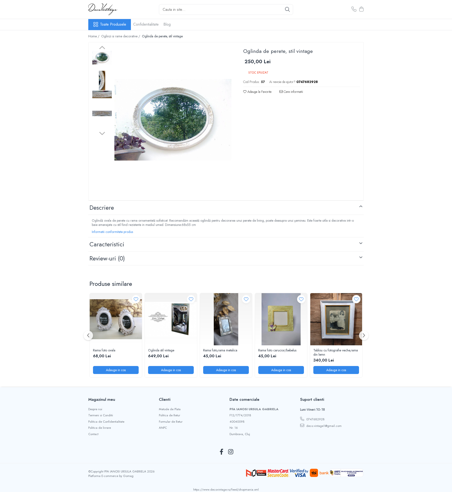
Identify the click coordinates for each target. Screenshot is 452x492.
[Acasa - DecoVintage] (111, 9)
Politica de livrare (99, 428)
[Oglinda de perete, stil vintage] (172, 119)
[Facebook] (221, 452)
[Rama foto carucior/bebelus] (281, 319)
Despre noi (95, 409)
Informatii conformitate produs (112, 232)
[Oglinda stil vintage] (171, 319)
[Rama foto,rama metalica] (226, 319)
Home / (94, 36)
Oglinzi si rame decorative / (121, 36)
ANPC (163, 428)
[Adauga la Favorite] (136, 299)
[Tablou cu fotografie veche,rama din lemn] (336, 319)
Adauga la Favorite (258, 91)
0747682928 (315, 419)
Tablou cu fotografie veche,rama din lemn (335, 352)
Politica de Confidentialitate (106, 422)
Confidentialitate (146, 24)
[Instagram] (230, 452)
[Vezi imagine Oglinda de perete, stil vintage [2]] (102, 94)
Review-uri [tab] (107, 258)
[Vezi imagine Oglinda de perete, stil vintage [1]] (102, 80)
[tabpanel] (172, 119)
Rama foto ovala (104, 350)
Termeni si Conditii (100, 415)
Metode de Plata (170, 409)
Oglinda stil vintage (161, 350)
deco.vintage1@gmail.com (323, 426)
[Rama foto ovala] (116, 319)
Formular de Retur (170, 422)
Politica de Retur (169, 415)
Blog (167, 24)
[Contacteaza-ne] (353, 9)
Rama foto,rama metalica (220, 350)
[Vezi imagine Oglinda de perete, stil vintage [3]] (102, 113)
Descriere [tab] (101, 207)
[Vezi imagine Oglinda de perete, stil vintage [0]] (102, 57)
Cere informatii (293, 91)
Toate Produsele (113, 24)
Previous (102, 48)
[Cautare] (287, 9)
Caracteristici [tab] (106, 244)
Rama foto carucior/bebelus (277, 350)
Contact (93, 434)
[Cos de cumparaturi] (361, 9)
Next (102, 132)
